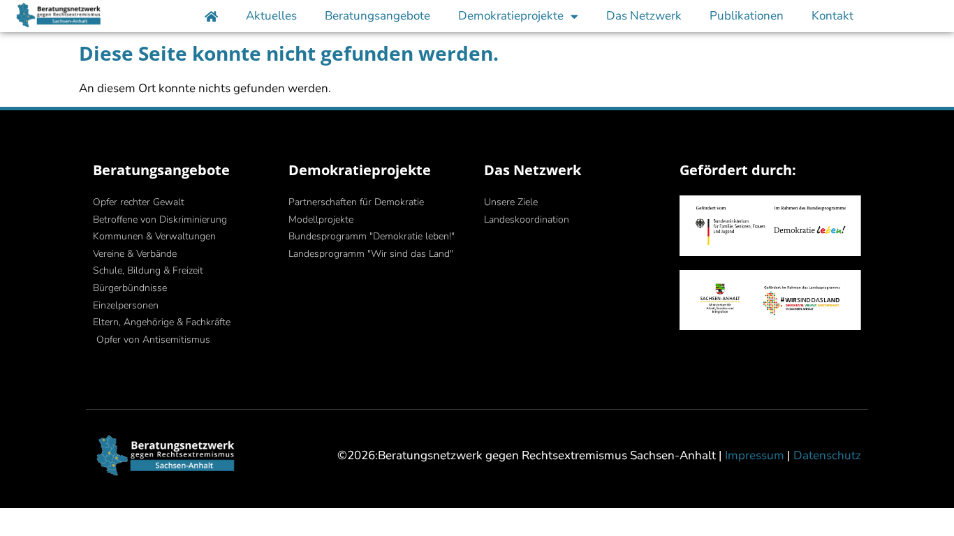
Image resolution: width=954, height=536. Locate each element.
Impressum (754, 455)
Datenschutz (827, 455)
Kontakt (832, 16)
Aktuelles (271, 16)
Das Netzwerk (644, 16)
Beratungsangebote (377, 16)
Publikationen (747, 16)
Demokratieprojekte (511, 16)
